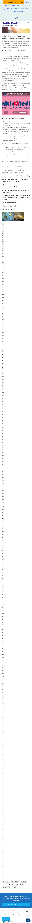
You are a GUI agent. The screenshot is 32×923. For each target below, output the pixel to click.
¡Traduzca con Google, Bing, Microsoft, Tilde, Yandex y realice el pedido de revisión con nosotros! (16, 197)
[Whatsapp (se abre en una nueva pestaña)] (16, 17)
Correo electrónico (8, 209)
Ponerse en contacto (16, 904)
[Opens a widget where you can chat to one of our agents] (26, 920)
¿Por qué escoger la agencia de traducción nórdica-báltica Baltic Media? (15, 180)
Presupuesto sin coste (9, 203)
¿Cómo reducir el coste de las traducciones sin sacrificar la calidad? (15, 186)
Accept (6, 919)
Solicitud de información (9, 206)
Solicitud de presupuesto (13, 2)
